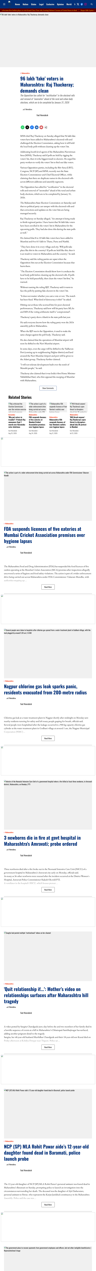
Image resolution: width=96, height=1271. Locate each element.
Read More (48, 587)
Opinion (60, 4)
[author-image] (27, 115)
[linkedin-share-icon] (37, 128)
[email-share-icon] (41, 128)
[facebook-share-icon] (32, 128)
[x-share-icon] (27, 128)
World (69, 4)
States (33, 4)
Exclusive (50, 4)
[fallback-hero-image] (17, 407)
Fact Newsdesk (42, 115)
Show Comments (48, 388)
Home (17, 4)
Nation (25, 4)
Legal (41, 4)
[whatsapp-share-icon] (22, 128)
